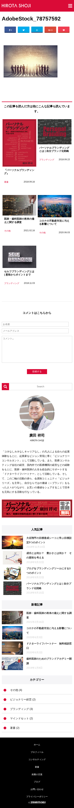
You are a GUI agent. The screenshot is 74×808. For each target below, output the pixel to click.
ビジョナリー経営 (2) (23, 699)
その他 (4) (16, 690)
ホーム (37, 744)
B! (37, 30)
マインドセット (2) (21, 718)
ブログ (37, 782)
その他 (7, 231)
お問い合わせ (37, 789)
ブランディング (46, 159)
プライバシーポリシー (37, 796)
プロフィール (37, 752)
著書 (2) (14, 727)
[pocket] (64, 29)
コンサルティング (37, 759)
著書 (6, 182)
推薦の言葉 (37, 774)
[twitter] (23, 29)
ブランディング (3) (21, 709)
